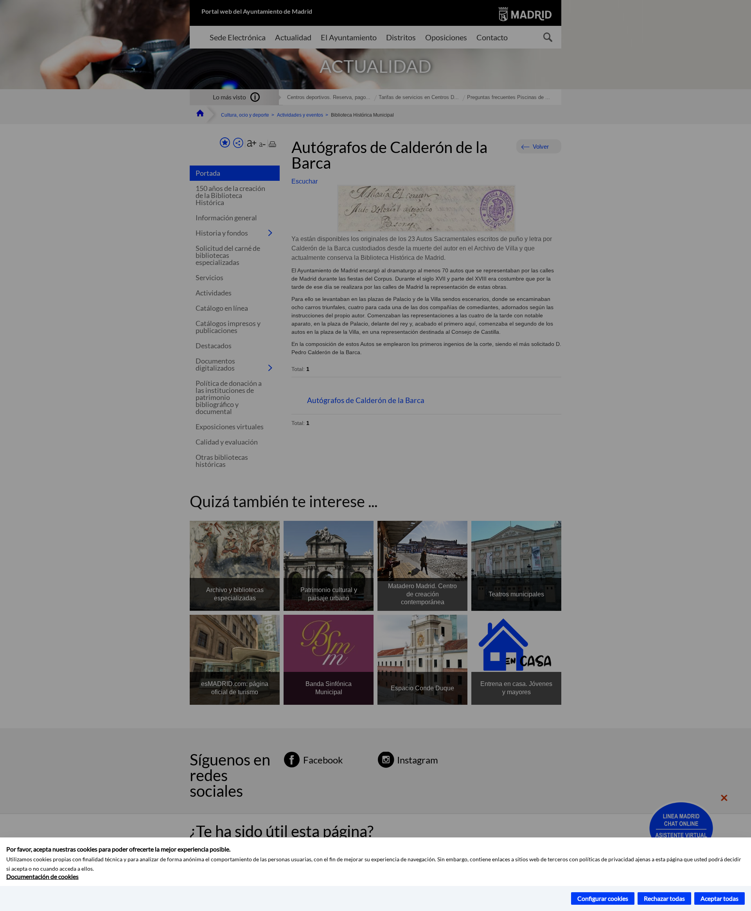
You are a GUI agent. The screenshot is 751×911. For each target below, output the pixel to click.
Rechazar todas (664, 898)
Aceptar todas (719, 898)
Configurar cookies (602, 898)
